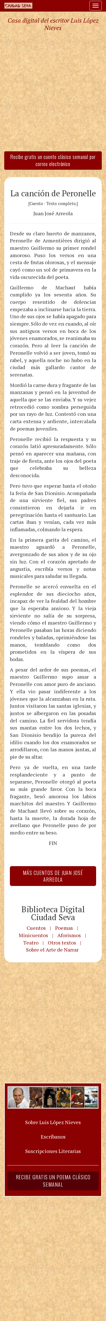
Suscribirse (27, 709)
